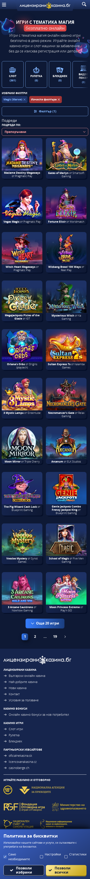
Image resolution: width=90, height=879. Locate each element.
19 (55, 636)
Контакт (14, 694)
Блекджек (15, 741)
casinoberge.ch (19, 768)
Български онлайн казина (27, 676)
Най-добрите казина (23, 682)
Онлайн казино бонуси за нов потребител (39, 714)
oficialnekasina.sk (20, 755)
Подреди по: (11, 125)
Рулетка (14, 735)
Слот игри (16, 729)
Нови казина (17, 688)
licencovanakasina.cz (22, 762)
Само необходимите (19, 856)
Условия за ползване (24, 700)
